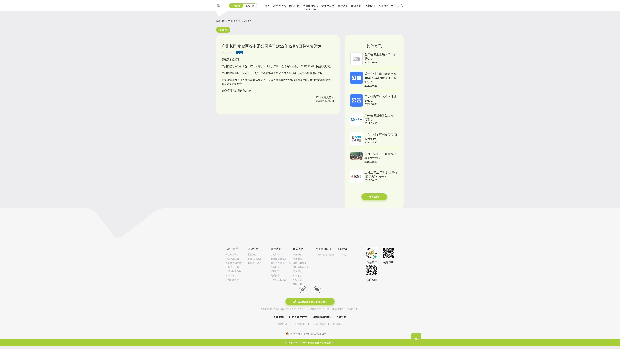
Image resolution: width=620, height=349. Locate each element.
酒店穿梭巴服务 (278, 258)
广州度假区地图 (278, 279)
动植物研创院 (310, 7)
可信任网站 (319, 323)
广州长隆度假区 (234, 20)
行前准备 (275, 254)
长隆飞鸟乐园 (232, 267)
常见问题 (297, 271)
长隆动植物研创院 (325, 254)
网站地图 (282, 323)
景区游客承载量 (301, 267)
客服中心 (297, 254)
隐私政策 (337, 323)
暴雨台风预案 (300, 262)
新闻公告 (247, 20)
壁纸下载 (297, 279)
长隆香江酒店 (255, 262)
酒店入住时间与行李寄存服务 (281, 265)
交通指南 (275, 275)
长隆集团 (278, 317)
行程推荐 (275, 271)
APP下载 (297, 275)
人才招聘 (383, 5)
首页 (267, 5)
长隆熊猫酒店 (255, 258)
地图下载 (297, 283)
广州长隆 (235, 5)
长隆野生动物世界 (234, 262)
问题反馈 (297, 258)
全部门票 (229, 275)
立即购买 (342, 254)
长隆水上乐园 (232, 258)
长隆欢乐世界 (232, 254)
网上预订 (370, 5)
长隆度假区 (221, 20)
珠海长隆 (250, 5)
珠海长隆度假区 (322, 317)
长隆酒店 (252, 254)
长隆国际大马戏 (233, 271)
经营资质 (300, 323)
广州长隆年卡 (232, 279)
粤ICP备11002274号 (295, 342)
